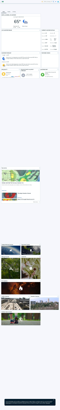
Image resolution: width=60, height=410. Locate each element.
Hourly (9, 11)
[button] (53, 399)
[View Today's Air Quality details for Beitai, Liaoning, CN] (10, 73)
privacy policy (8, 403)
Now (4, 11)
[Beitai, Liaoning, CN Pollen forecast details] (30, 73)
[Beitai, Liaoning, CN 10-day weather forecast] (21, 60)
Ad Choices (48, 403)
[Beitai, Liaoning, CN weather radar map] (21, 40)
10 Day (14, 11)
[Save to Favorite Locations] (42, 1)
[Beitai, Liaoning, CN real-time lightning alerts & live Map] (49, 73)
